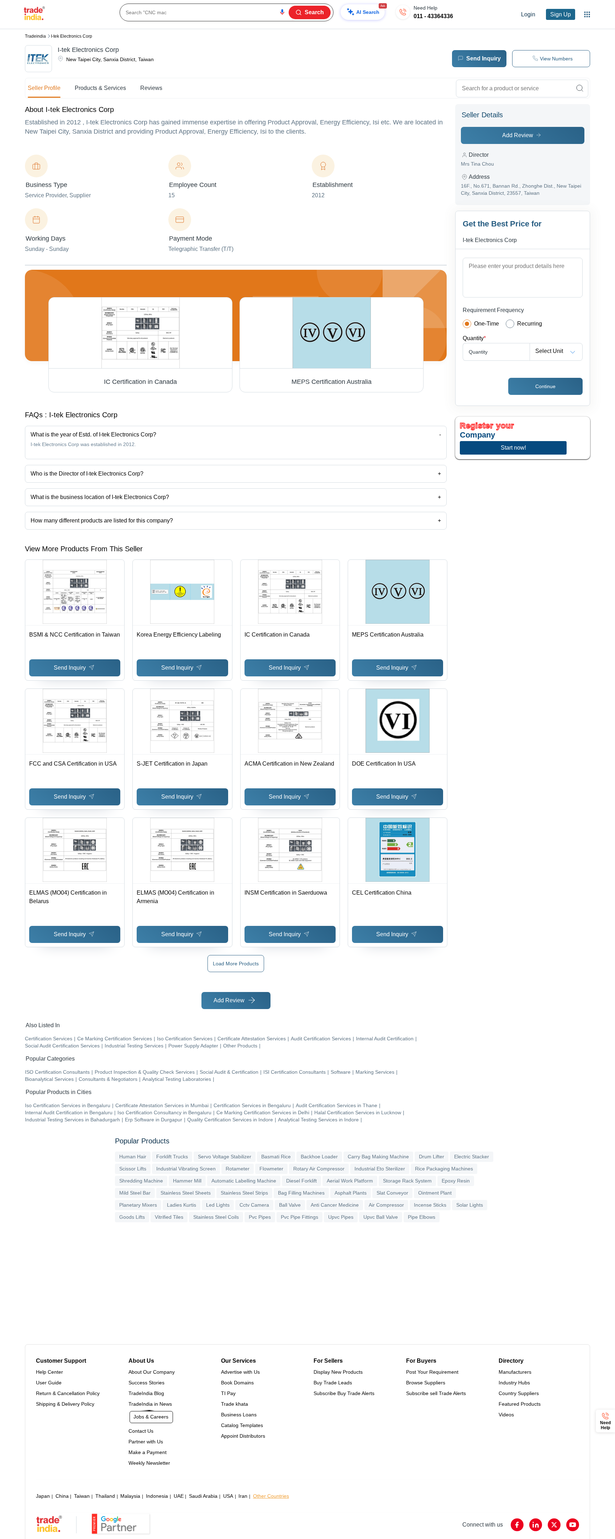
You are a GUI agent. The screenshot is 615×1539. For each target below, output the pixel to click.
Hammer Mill (187, 1181)
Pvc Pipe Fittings (299, 1217)
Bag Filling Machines (301, 1193)
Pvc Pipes (260, 1217)
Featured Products (520, 1404)
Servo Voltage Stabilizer (224, 1156)
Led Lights (218, 1205)
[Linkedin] (535, 1524)
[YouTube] (572, 1524)
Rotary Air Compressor (319, 1168)
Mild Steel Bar (135, 1193)
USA (228, 1496)
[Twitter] (554, 1524)
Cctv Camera (254, 1205)
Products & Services (100, 88)
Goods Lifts (132, 1217)
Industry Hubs (514, 1382)
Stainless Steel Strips (244, 1193)
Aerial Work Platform (350, 1181)
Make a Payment (147, 1452)
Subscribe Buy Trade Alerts (344, 1393)
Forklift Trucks (172, 1156)
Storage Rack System (407, 1181)
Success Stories (146, 1382)
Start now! (513, 448)
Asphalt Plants (351, 1193)
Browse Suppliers (425, 1382)
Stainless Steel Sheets (186, 1193)
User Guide (49, 1382)
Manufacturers (515, 1372)
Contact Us (140, 1431)
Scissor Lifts (132, 1168)
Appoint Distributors (243, 1436)
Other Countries (271, 1496)
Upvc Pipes (340, 1217)
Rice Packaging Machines (444, 1168)
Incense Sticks (430, 1205)
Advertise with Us (240, 1372)
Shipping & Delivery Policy (65, 1404)
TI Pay (228, 1393)
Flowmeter (271, 1168)
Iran (242, 1496)
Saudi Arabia (203, 1496)
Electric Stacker (471, 1156)
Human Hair (132, 1156)
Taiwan (82, 1496)
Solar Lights (469, 1205)
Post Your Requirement (432, 1372)
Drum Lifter (431, 1156)
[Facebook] (517, 1524)
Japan (43, 1496)
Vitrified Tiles (169, 1217)
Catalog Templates (242, 1425)
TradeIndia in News (150, 1404)
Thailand (105, 1496)
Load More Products (236, 963)
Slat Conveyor (392, 1193)
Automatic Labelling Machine (243, 1181)
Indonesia (157, 1496)
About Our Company (151, 1372)
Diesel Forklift (301, 1181)
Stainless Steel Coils (216, 1217)
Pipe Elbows (421, 1217)
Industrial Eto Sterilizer (379, 1168)
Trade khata (234, 1404)
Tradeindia (35, 36)
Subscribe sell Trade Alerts (436, 1393)
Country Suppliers (519, 1393)
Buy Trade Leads (333, 1382)
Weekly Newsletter (149, 1463)
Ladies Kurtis (181, 1205)
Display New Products (338, 1372)
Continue (545, 386)
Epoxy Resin (456, 1181)
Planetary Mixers (138, 1205)
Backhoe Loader (319, 1156)
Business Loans (239, 1414)
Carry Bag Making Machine (378, 1156)
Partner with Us (145, 1441)
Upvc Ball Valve (380, 1217)
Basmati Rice (276, 1156)
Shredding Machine (141, 1181)
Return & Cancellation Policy (68, 1393)
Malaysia (130, 1496)
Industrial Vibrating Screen (186, 1168)
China (62, 1496)
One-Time (486, 324)
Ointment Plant (435, 1193)
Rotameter (237, 1168)
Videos (506, 1414)
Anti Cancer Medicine (335, 1205)
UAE (179, 1496)
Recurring (529, 324)
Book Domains (237, 1382)
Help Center (49, 1372)
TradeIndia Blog (146, 1393)
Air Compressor (386, 1205)
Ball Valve (290, 1205)
